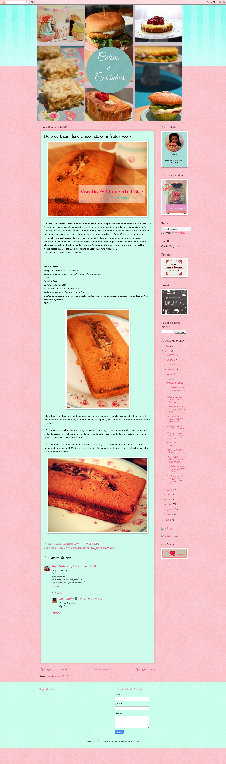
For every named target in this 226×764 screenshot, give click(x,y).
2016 (167, 346)
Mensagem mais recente (53, 669)
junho (169, 490)
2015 (167, 351)
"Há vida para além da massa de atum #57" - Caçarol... (176, 469)
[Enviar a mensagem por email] (86, 543)
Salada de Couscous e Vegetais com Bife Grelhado (175, 400)
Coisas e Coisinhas (66, 599)
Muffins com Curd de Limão (175, 451)
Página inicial (101, 669)
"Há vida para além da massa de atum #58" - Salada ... (176, 390)
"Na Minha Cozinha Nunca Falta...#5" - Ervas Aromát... (176, 419)
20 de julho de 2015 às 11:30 (84, 566)
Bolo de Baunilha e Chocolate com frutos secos (176, 409)
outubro (170, 365)
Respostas (58, 593)
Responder (55, 587)
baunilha (55, 548)
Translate (181, 233)
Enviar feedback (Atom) (58, 676)
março (170, 504)
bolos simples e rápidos (73, 548)
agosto (170, 374)
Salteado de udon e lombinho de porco (175, 427)
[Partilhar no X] (92, 543)
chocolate (86, 548)
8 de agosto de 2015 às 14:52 (90, 599)
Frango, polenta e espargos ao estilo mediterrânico (175, 459)
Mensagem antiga (145, 669)
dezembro (171, 355)
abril (169, 499)
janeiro (170, 514)
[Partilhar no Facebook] (95, 543)
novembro (171, 360)
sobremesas (109, 548)
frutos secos (100, 548)
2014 (167, 520)
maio (169, 495)
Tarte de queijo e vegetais (173, 444)
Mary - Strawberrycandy (61, 566)
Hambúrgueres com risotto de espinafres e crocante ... (176, 436)
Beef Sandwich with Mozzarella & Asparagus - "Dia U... (175, 480)
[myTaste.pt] (166, 528)
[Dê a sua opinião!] (89, 543)
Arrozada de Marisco (175, 383)
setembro (171, 369)
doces (93, 548)
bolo (61, 548)
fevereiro (171, 509)
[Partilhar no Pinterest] (98, 543)
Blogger (136, 741)
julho (169, 379)
